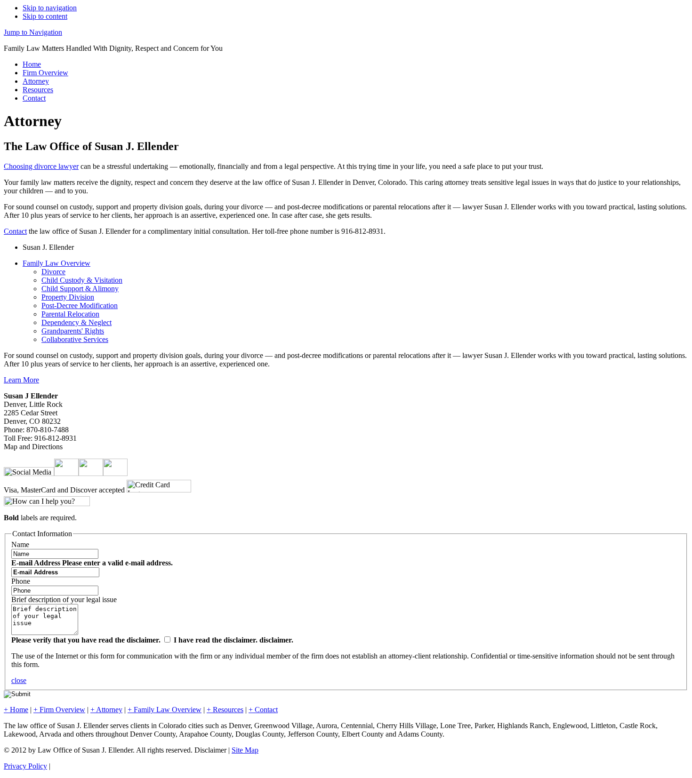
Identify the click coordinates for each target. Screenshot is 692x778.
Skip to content (45, 16)
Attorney (36, 81)
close (18, 680)
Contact (34, 98)
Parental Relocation (70, 314)
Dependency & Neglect (76, 322)
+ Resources (225, 710)
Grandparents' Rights (72, 331)
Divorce (53, 272)
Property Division (67, 297)
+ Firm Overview (59, 710)
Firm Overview (45, 73)
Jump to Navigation (33, 32)
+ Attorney (106, 710)
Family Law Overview (56, 263)
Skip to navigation (50, 8)
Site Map (245, 750)
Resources (38, 90)
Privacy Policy (25, 766)
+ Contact (263, 710)
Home (32, 64)
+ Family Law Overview (164, 710)
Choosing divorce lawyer (41, 166)
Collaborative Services (74, 339)
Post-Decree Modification (79, 306)
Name (20, 544)
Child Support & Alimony (80, 289)
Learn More (21, 380)
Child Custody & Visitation (81, 280)
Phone (20, 581)
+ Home (16, 710)
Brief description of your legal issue (64, 599)
